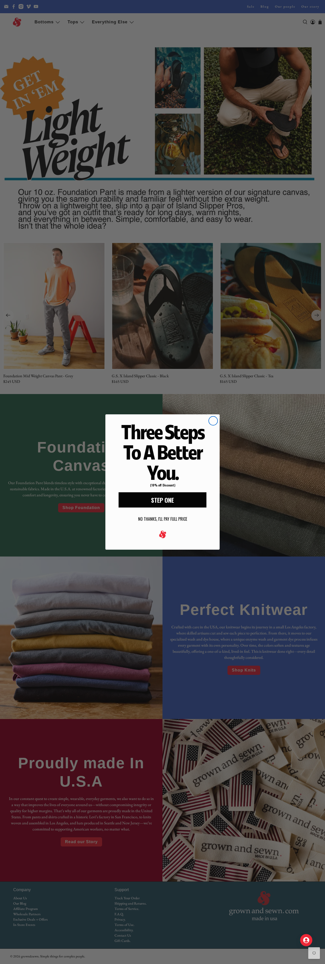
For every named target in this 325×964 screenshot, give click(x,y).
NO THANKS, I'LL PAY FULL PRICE (162, 519)
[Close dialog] (213, 420)
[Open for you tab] (306, 940)
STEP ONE (162, 499)
